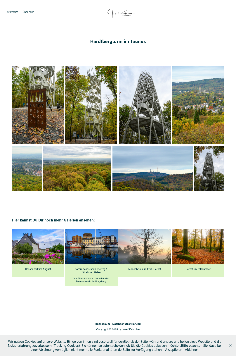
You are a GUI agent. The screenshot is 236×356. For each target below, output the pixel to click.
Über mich (28, 12)
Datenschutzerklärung (126, 324)
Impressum (102, 324)
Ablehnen (192, 349)
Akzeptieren (173, 349)
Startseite (12, 12)
